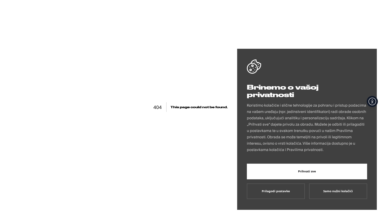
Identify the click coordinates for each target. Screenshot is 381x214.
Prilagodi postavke (276, 191)
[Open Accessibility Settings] (372, 101)
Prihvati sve (307, 171)
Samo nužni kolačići (338, 191)
